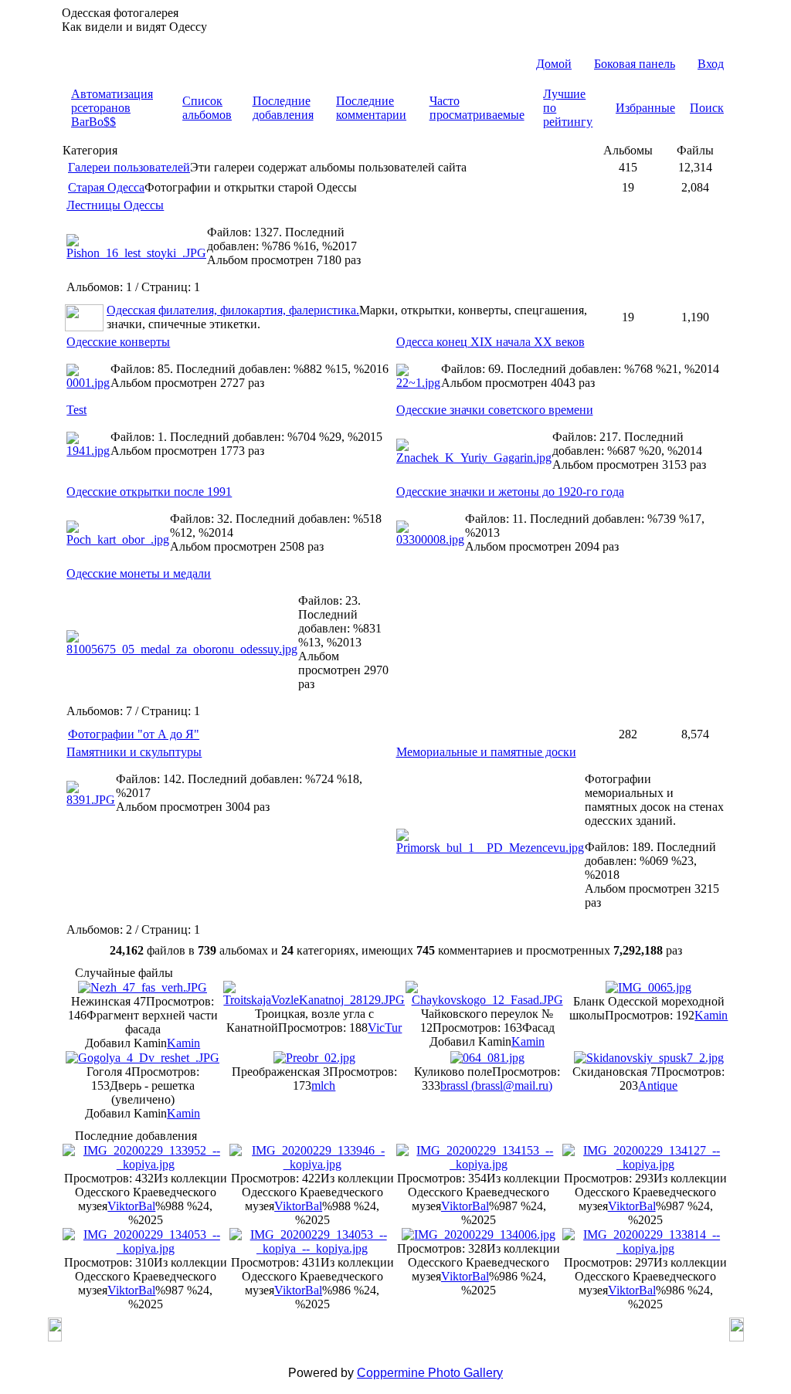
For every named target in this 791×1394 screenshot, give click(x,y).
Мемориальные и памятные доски (486, 751)
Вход (711, 63)
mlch (323, 1085)
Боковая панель (634, 63)
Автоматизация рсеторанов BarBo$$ (112, 107)
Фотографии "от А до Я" (133, 734)
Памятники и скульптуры (134, 751)
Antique (657, 1085)
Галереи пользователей (129, 167)
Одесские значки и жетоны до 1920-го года (510, 491)
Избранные (645, 107)
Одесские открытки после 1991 (149, 491)
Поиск (707, 107)
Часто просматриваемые (477, 107)
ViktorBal (131, 1206)
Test (76, 409)
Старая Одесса (106, 187)
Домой (554, 63)
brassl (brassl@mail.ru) (496, 1085)
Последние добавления (283, 107)
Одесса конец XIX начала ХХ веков (490, 341)
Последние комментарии (371, 107)
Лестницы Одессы (115, 205)
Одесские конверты (118, 341)
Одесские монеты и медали (138, 573)
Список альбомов (207, 107)
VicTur (385, 1027)
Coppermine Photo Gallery (430, 1372)
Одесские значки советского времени (494, 409)
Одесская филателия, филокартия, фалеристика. (233, 310)
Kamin (183, 1043)
